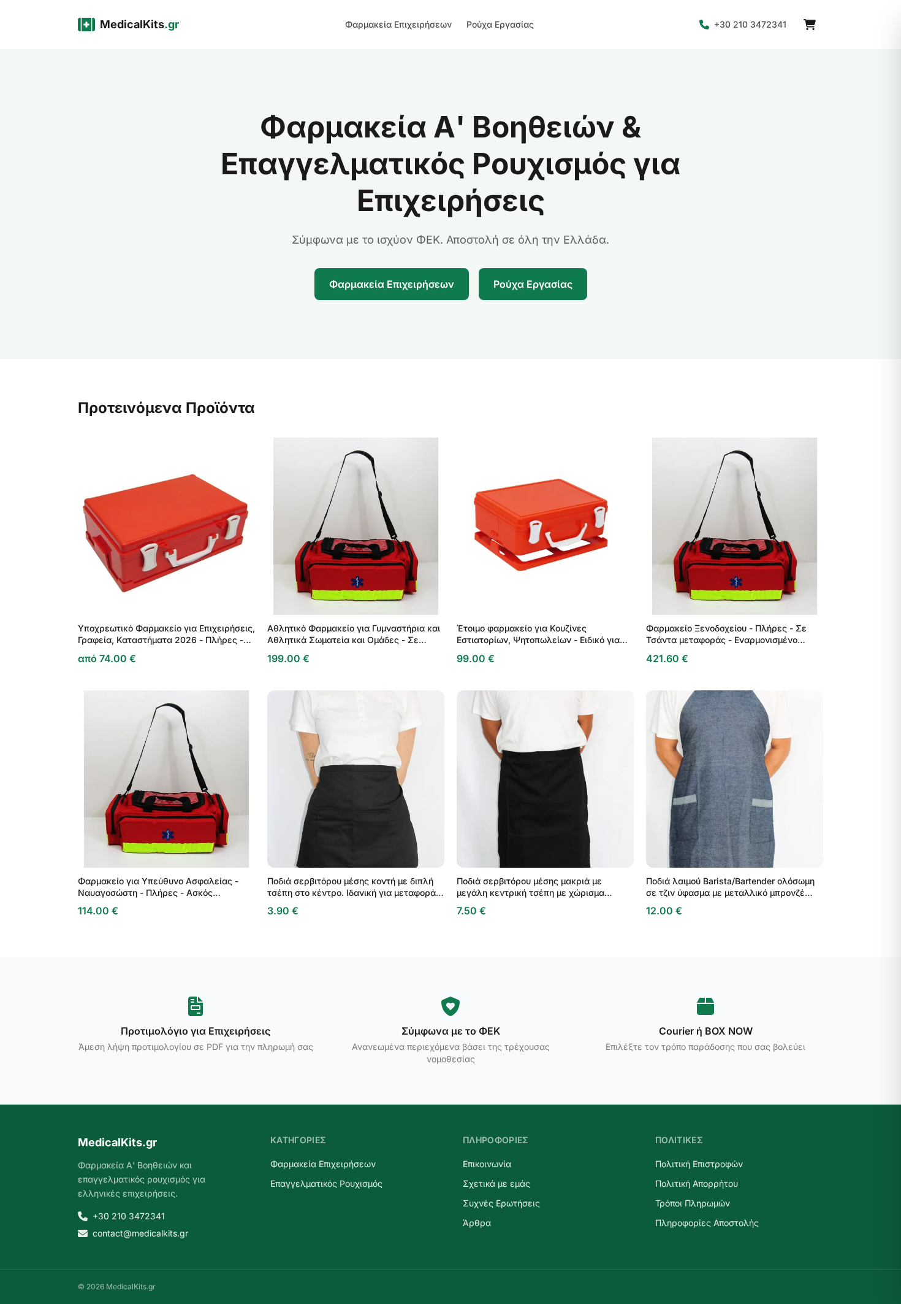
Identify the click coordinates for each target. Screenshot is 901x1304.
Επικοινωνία (487, 1164)
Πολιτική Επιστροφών (699, 1164)
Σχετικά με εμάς (496, 1183)
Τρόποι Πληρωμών (692, 1203)
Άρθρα (477, 1222)
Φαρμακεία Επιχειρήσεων (398, 24)
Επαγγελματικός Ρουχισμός (326, 1183)
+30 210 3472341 (750, 24)
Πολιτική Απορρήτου (696, 1183)
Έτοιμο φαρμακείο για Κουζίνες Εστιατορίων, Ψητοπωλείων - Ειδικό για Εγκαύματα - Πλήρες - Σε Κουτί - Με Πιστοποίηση (538, 634)
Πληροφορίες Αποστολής (707, 1222)
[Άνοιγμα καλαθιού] (809, 24)
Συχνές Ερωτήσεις (501, 1203)
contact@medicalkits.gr (140, 1233)
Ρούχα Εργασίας (500, 24)
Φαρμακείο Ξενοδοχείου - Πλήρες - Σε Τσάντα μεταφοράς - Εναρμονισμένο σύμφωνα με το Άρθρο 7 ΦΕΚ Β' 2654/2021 (726, 634)
